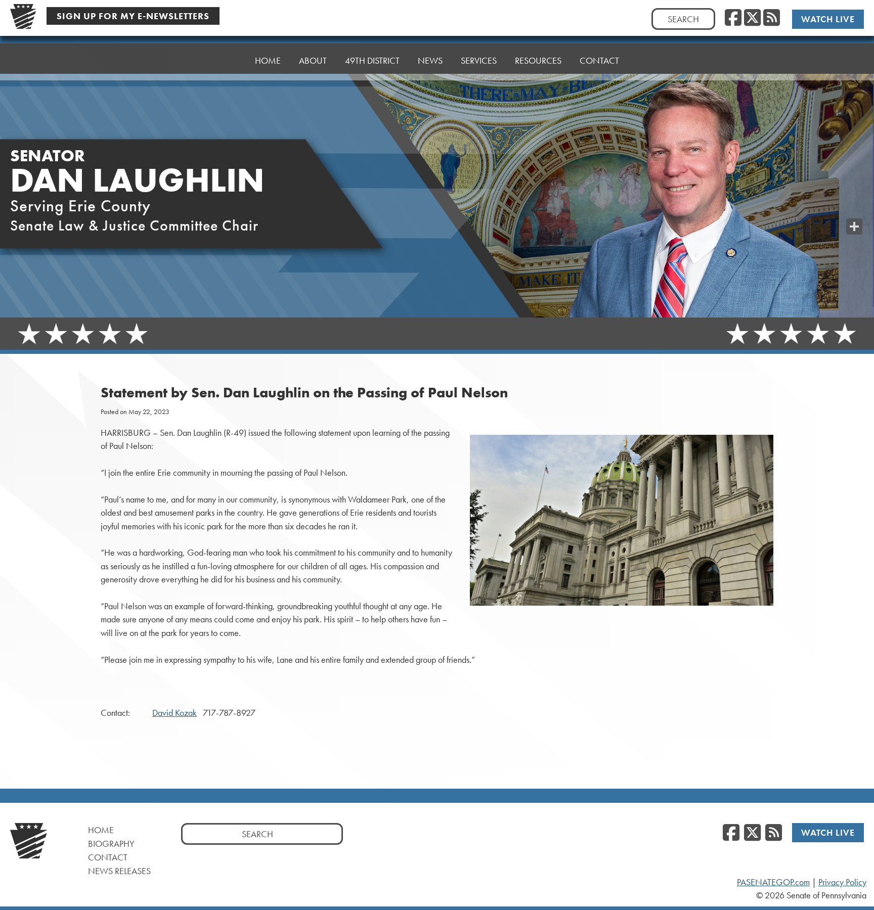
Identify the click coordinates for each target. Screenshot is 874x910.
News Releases (119, 871)
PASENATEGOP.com (773, 882)
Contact (599, 60)
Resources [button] (538, 60)
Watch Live (828, 19)
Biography (111, 843)
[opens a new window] (854, 206)
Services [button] (479, 60)
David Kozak (174, 712)
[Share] (854, 226)
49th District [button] (372, 60)
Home (268, 60)
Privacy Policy (842, 882)
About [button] (313, 60)
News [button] (430, 60)
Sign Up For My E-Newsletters (133, 16)
